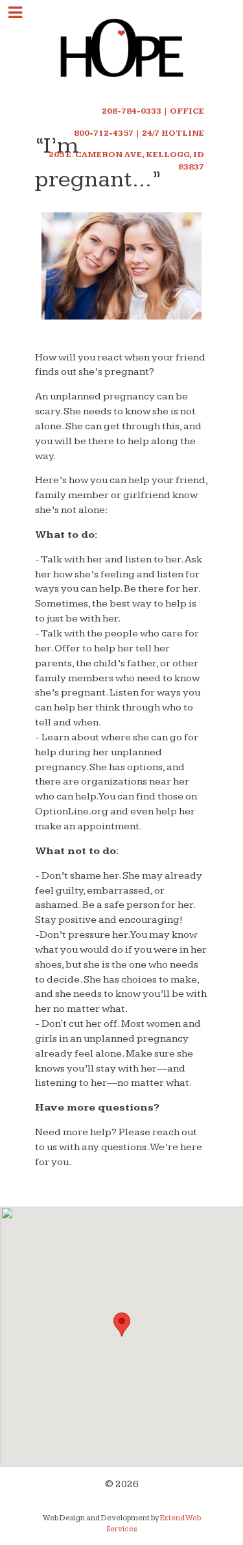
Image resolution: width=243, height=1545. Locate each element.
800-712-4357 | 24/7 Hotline (139, 133)
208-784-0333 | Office (153, 111)
